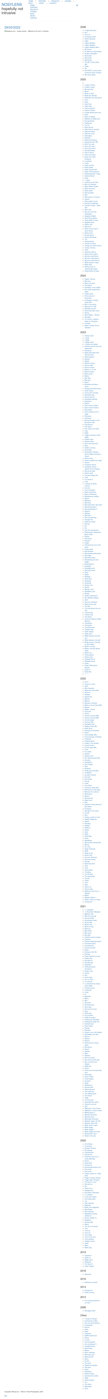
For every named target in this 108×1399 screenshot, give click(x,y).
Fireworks (88, 739)
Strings (87, 593)
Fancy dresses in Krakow (93, 737)
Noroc (87, 1359)
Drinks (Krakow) (90, 39)
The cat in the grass (91, 1226)
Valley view (88, 634)
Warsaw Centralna (91, 1115)
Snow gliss (88, 1074)
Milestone (88, 500)
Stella (86, 851)
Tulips (86, 66)
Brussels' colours (90, 1148)
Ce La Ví (87, 34)
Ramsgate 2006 (90, 1311)
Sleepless (88, 1220)
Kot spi (87, 781)
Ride (86, 1053)
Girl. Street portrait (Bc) (92, 758)
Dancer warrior (89, 397)
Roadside (88, 566)
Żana (86, 1388)
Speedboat (88, 840)
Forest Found (89, 745)
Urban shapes (89, 1266)
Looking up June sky (91, 182)
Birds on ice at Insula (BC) (93, 705)
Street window (89, 1380)
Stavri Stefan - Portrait (92, 315)
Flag (86, 431)
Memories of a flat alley (92, 790)
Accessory (88, 350)
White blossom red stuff (92, 640)
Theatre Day (89, 612)
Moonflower (88, 1209)
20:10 (86, 682)
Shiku (86, 834)
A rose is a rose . (90, 684)
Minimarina (88, 794)
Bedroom (88, 929)
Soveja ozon (89, 585)
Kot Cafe (87, 777)
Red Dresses (89, 551)
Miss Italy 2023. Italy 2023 (93, 505)
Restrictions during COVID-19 (91, 1215)
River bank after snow (92, 311)
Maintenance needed (92, 496)
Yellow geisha (89, 655)
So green (88, 1081)
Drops (87, 950)
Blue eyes (88, 933)
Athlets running (90, 363)
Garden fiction (89, 441)
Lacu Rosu (88, 785)
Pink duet (88, 1367)
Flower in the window (92, 743)
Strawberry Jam (90, 591)
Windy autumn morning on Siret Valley (92, 643)
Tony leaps (88, 1235)
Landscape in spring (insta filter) (91, 301)
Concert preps (89, 720)
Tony (86, 1228)
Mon (86, 1000)
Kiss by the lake (90, 471)
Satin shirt (88, 210)
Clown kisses (89, 391)
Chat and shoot (90, 108)
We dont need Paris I (92, 256)
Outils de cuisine (90, 522)
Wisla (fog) (88, 1247)
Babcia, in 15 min (90, 369)
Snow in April (89, 1077)
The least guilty (90, 876)
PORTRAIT (42, 1)
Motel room (88, 800)
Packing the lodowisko (92, 1020)
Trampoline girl (89, 627)
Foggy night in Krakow (92, 1180)
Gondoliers (88, 762)
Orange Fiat (89, 519)
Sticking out (88, 1085)
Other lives (88, 1013)
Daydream (88, 401)
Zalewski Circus (90, 659)
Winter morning (90, 646)
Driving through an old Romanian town (92, 421)
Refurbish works (90, 558)
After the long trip (90, 916)
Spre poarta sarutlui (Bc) (93, 842)
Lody (86, 481)
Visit (86, 1106)
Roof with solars (90, 570)
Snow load (88, 579)
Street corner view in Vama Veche (91, 230)
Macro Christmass (91, 494)
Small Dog (88, 836)
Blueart (87, 707)
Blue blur (87, 380)
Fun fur (87, 125)
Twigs (86, 1098)
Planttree (88, 1030)
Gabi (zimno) (89, 127)
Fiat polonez (89, 424)
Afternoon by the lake (92, 690)
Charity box (88, 1154)
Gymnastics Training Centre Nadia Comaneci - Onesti (93, 454)
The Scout (88, 1384)
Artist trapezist (89, 357)
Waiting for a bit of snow (93, 1108)
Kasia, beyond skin (91, 169)
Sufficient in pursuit (91, 1282)
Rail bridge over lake (91, 1034)
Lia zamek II (89, 479)
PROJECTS (55, 1)
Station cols (88, 224)
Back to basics (89, 372)
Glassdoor (88, 965)
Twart (86, 250)
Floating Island (89, 741)
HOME (31, 1)
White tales (88, 265)
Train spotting (89, 1239)
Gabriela (87, 138)
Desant (87, 403)
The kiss (87, 606)
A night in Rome (90, 85)
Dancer (87, 1327)
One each (88, 1363)
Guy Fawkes (89, 764)
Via (86, 68)
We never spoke (90, 75)
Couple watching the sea (93, 112)
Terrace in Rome (90, 243)
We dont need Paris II (92, 258)
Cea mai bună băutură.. (92, 1323)
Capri (86, 102)
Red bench (88, 1047)
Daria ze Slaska (90, 117)
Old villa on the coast (92, 811)
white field (88, 672)
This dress (88, 617)
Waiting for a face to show (93, 1110)
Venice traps (89, 889)
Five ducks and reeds (92, 429)
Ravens (87, 1036)
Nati (86, 195)
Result (87, 1049)
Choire (87, 713)
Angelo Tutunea (90, 279)
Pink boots (88, 539)
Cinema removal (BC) (92, 716)
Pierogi (87, 1028)
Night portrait (89, 1357)
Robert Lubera (89, 1374)
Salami (87, 821)
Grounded (88, 450)
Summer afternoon (91, 857)
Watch (87, 895)
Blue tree (88, 281)
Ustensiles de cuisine (92, 1102)
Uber (86, 885)
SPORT (41, 3)
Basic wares (89, 374)
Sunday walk (89, 1222)
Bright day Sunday (91, 95)
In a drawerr (89, 1195)
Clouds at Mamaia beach (93, 941)
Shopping (88, 1262)
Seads (87, 830)
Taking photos (89, 241)
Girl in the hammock (91, 443)
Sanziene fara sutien (91, 1376)
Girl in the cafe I (90, 146)
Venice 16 (88, 887)
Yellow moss (89, 657)
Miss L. (87, 998)
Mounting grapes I (91, 507)
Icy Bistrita (88, 773)
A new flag (88, 1146)
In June (87, 1340)
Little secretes (89, 1203)
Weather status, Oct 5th (92, 1121)
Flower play (88, 958)
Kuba (86, 178)
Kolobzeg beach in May (92, 174)
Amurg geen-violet (91, 920)
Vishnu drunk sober (91, 254)
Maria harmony (90, 188)
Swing (87, 1224)
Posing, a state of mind (92, 817)
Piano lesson (89, 1026)
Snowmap (88, 583)
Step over (88, 226)
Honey (87, 1338)
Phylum (87, 536)
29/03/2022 (12, 27)
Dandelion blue (90, 724)
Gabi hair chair (89, 134)
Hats (86, 766)
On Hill (87, 813)
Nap (86, 802)
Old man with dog (90, 517)
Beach (87, 91)
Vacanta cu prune (90, 1104)
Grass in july (89, 971)
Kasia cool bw (89, 165)
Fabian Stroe (89, 294)
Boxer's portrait (90, 283)
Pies (86, 815)
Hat (86, 1186)
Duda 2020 (88, 1163)
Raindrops (88, 1371)
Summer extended (91, 602)
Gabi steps (88, 136)
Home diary (88, 977)
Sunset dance (89, 235)
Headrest (88, 768)
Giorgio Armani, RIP (91, 142)
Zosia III (87, 670)
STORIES (68, 1)
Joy (86, 1201)
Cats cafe (88, 711)
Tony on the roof (90, 1237)
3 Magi (87, 340)
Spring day (88, 60)
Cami (86, 100)
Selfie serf (88, 1066)
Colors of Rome (90, 110)
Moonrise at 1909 (90, 306)
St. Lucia (87, 847)
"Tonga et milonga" (91, 1319)
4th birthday (88, 1144)
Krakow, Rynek (89, 176)
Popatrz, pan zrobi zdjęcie (93, 1032)
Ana (86, 32)
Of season (88, 809)
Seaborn (87, 828)
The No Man (89, 874)
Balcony (87, 699)
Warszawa (88, 1386)
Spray (86, 1083)
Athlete (87, 361)
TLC (86, 239)
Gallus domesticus (91, 140)
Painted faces (89, 1024)
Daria (86, 114)
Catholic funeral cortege (93, 937)
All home (87, 692)
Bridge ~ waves (90, 709)
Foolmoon (88, 1333)
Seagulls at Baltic (90, 216)
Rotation (87, 1055)
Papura (87, 199)
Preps (86, 1369)
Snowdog (88, 581)
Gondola (87, 760)
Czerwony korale (90, 37)
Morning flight (89, 193)
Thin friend (88, 1096)
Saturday (88, 823)
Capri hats (88, 104)
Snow (86, 838)
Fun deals (88, 752)
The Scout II (89, 1264)
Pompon (87, 541)
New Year (88, 515)
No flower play (89, 1005)
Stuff (86, 600)
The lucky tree (89, 1091)
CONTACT (53, 3)
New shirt (88, 1003)
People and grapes (91, 1365)
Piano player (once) (91, 201)
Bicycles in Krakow (91, 703)
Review (87, 1051)
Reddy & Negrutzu (91, 819)
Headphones (89, 1190)
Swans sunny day (90, 604)
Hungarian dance (90, 465)
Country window (90, 948)
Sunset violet (89, 1087)
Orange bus (88, 1290)
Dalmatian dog (89, 395)
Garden (87, 754)
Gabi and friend (90, 131)
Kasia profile (89, 167)
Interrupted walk (90, 1199)
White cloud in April (91, 1125)
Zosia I (87, 663)
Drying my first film (91, 952)
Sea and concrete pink (92, 1060)
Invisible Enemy (90, 1346)
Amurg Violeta (89, 918)
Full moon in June (91, 1182)
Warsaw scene (89, 1117)
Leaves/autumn (90, 988)
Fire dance (88, 427)
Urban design (89, 632)
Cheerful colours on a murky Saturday (92, 1158)
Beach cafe (88, 924)
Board (87, 382)
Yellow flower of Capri (92, 271)
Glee (86, 446)
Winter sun (88, 653)
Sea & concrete (90, 1058)
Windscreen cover (91, 1134)
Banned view (89, 89)
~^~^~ (87, 674)
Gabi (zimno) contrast (92, 129)
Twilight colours (90, 1241)
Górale (87, 973)
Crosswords (88, 1325)
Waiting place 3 (90, 1112)
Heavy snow (89, 458)
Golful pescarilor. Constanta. (90, 968)
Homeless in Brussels (92, 1192)
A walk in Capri (89, 87)
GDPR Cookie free (91, 1336)
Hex (86, 975)
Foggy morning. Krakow (93, 1178)
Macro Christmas (90, 492)
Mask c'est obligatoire (92, 1207)
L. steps (87, 180)
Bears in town (89, 927)
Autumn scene (89, 367)
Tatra (86, 866)
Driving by (88, 416)
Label (86, 783)
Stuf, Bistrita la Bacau (92, 598)
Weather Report (90, 897)
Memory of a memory (92, 792)
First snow (88, 1169)
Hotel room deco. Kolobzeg (90, 158)
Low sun (87, 488)
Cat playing (88, 1150)
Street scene (89, 233)
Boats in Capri (89, 93)
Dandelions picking (91, 399)
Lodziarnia (88, 990)
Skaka (87, 574)
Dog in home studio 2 (92, 407)
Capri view (88, 106)
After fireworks (89, 688)
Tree (86, 883)
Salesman (88, 1274)
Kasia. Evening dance (92, 172)
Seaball (87, 826)
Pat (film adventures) (92, 530)
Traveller (87, 323)
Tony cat (87, 1231)
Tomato (87, 878)
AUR (86, 686)
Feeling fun (88, 123)
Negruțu (87, 513)
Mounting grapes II (91, 509)
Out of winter (89, 1015)
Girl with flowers (90, 150)
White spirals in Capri (92, 262)
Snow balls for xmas (91, 220)
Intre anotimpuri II (90, 1344)
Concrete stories (90, 943)
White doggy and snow (92, 1132)
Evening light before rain (93, 1167)
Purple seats (89, 549)
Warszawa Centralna (91, 1119)
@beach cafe (89, 914)
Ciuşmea (87, 939)
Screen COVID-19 (91, 1218)
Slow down (88, 56)
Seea (86, 832)
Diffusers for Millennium (92, 119)
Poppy (87, 543)
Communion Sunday (91, 393)
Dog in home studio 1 (92, 405)
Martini (87, 498)
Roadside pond (90, 568)
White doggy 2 (89, 1129)
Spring (87, 313)
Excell (86, 733)
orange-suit (88, 902)
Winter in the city (90, 1136)
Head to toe (88, 1188)
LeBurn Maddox (90, 43)
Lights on (88, 1258)
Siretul (87, 1068)
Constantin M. (89, 946)
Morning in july (89, 1355)
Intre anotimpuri (90, 1342)
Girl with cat (88, 960)
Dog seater (88, 410)
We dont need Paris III (92, 260)
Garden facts (89, 439)
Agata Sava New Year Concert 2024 (92, 354)
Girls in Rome (89, 153)
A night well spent (90, 30)
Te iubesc (88, 872)
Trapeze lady (89, 629)
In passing (88, 161)
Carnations (88, 285)
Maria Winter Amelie (91, 186)
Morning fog (89, 798)
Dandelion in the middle (92, 287)
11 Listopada (89, 910)
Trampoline (88, 623)
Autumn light (89, 365)
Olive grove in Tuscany (92, 197)
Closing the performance (93, 388)
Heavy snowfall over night (93, 460)
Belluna (87, 701)
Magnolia (88, 996)
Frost (86, 749)
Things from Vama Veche (93, 246)
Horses (87, 462)
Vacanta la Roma (90, 252)
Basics (87, 376)
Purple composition (91, 54)
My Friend (88, 49)
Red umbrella (89, 1211)
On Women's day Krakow (93, 51)
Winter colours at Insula (92, 899)
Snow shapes (89, 1079)
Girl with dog (89, 962)
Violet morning (89, 1292)
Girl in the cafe (89, 144)
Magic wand (89, 1260)
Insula (87, 163)
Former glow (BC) (91, 747)
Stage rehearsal (90, 849)
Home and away (90, 155)
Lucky (86, 992)
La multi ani (88, 981)
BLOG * (31, 3)
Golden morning (90, 448)
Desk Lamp (88, 728)
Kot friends (88, 779)
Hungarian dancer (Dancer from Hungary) (92, 468)
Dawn (86, 1329)
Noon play (88, 1007)
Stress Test (88, 855)
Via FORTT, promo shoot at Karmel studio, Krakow (93, 71)
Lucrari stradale (90, 490)
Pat (86, 526)
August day (88, 697)
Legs (86, 477)
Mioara (87, 796)
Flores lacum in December (90, 297)
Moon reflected (90, 1352)
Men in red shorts (90, 304)
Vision (87, 1243)
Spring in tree (89, 589)
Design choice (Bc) (91, 726)
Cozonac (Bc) (89, 722)
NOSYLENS (12, 4)
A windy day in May (91, 1321)
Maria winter (89, 191)
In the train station (91, 1197)
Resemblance (89, 564)
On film (87, 1361)
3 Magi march (89, 342)
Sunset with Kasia (90, 237)
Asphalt (87, 359)
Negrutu (87, 511)
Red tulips (88, 555)
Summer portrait (90, 859)
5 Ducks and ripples (91, 344)
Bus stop (87, 935)
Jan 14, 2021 (89, 979)
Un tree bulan (89, 1100)
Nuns (86, 1011)
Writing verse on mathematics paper (91, 268)
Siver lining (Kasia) (91, 218)
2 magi (87, 338)
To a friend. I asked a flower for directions (92, 320)
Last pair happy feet (91, 475)
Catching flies (89, 1152)
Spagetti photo (89, 222)
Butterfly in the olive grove (93, 98)
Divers (87, 1161)
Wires (86, 1245)
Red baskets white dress (93, 553)
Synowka (88, 317)
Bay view (87, 378)
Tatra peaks (88, 870)
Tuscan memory (90, 248)
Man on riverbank (90, 184)
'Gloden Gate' (89, 336)
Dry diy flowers (89, 121)
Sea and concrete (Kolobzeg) (90, 213)
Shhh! (86, 572)
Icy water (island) (90, 775)
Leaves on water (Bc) (92, 787)
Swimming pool (90, 1089)
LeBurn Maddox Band (92, 47)
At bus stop (88, 922)
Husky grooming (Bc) (92, 771)
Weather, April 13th (91, 1123)
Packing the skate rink (92, 1022)
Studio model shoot (91, 596)
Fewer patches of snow (92, 956)
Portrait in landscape (91, 203)
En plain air (88, 1165)
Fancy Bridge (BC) (91, 735)
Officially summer (90, 308)
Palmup (87, 524)
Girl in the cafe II (90, 148)
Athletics (87, 694)
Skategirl (87, 577)
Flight (86, 41)
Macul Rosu (88, 1348)
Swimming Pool (90, 864)
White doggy (89, 1127)
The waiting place (90, 1093)
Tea (86, 1382)
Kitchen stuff (89, 473)
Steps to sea (89, 853)
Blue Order (88, 931)
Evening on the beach (92, 730)
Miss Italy (88, 503)
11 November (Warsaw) (92, 912)
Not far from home (91, 1009)
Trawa (87, 880)
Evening (87, 954)
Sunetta (87, 861)
